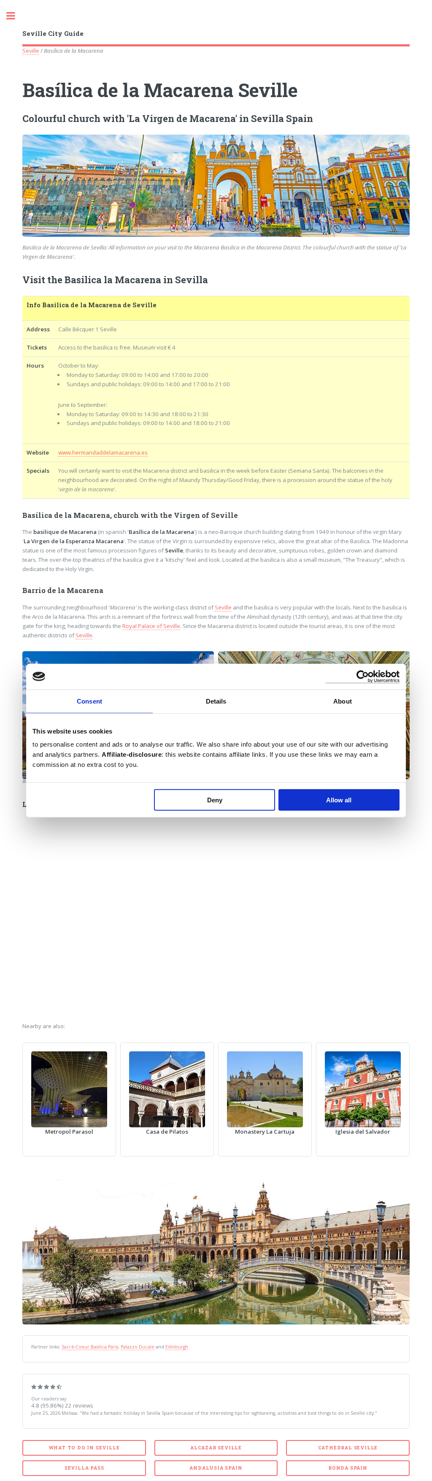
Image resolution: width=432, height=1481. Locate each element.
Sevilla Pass (84, 1468)
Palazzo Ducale (137, 1347)
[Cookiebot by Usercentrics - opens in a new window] (363, 676)
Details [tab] (216, 700)
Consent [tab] (89, 700)
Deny (214, 800)
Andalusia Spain (215, 1468)
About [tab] (342, 700)
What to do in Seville (84, 1448)
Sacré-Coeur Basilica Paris (90, 1347)
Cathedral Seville (348, 1448)
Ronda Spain (347, 1468)
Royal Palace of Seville (151, 626)
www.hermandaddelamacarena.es (103, 452)
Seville (30, 50)
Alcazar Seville (216, 1448)
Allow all (338, 800)
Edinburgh (176, 1347)
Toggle (15, 16)
